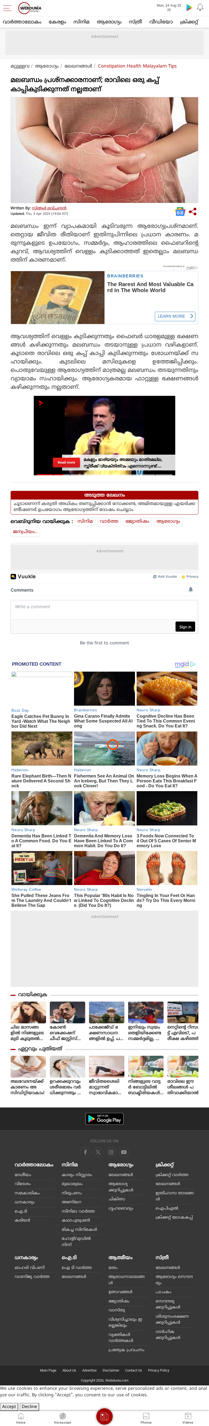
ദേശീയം (23, 1175)
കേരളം (57, 22)
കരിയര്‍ (22, 1220)
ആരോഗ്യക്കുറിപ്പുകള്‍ (121, 1187)
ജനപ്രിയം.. (25, 532)
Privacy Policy (158, 1370)
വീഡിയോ (161, 22)
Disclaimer (111, 1370)
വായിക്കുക (32, 995)
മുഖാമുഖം (72, 1184)
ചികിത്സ (117, 1199)
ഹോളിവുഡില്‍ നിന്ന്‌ (76, 1242)
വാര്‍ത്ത (109, 522)
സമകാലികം (27, 1193)
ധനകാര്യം (25, 1202)
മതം (113, 1268)
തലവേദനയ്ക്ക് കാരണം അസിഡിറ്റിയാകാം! (27, 1087)
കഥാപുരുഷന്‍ (76, 1220)
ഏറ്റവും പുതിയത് (40, 1049)
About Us (69, 1370)
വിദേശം (23, 1184)
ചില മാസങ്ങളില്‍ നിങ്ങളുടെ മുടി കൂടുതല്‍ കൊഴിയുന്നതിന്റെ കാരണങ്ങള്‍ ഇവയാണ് (28, 1033)
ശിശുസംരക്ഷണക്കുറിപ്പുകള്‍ (172, 1320)
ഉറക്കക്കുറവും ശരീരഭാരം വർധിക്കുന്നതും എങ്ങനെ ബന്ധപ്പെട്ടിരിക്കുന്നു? (66, 1087)
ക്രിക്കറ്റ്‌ (189, 22)
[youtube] (111, 1152)
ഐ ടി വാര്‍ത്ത (77, 1268)
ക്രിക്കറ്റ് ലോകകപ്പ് (174, 1217)
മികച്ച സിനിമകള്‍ (79, 1229)
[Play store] (189, 7)
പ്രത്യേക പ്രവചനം (127, 1350)
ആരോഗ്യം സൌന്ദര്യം (174, 1280)
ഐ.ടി (21, 1211)
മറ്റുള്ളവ (20, 66)
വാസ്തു (117, 1310)
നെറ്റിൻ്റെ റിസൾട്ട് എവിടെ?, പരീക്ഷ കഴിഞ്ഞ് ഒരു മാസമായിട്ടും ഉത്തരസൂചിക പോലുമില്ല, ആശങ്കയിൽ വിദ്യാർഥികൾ (184, 1033)
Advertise (89, 1370)
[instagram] (124, 1152)
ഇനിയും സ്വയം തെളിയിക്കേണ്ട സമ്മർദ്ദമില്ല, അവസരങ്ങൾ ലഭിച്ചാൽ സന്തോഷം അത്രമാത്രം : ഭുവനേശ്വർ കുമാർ (145, 1033)
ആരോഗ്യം (109, 22)
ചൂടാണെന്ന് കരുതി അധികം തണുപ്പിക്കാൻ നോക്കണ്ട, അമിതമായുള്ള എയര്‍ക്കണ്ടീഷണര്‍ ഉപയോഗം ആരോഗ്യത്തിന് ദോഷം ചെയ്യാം (104, 507)
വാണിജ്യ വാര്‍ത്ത (32, 1277)
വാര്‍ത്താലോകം (22, 22)
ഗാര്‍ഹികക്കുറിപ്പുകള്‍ (168, 1335)
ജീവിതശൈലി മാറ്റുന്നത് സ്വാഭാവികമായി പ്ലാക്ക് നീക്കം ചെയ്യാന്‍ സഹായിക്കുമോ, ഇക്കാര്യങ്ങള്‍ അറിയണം (106, 1087)
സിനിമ (81, 22)
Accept (9, 1407)
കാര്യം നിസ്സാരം (77, 1175)
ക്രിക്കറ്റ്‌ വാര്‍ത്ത (172, 1175)
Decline (29, 1407)
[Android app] (104, 1119)
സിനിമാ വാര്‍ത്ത (78, 1211)
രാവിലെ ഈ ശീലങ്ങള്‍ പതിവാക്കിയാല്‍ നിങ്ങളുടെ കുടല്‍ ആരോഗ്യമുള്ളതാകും (183, 1087)
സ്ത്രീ (135, 22)
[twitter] (98, 1152)
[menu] (8, 8)
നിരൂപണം (72, 1193)
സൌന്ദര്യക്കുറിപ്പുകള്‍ (168, 1304)
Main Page (48, 1370)
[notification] (200, 7)
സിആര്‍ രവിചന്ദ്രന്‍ (49, 208)
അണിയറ (71, 1202)
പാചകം (163, 1292)
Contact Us (133, 1370)
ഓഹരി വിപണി (30, 1268)
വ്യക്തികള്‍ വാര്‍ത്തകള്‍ (121, 1338)
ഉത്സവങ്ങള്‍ (121, 1292)
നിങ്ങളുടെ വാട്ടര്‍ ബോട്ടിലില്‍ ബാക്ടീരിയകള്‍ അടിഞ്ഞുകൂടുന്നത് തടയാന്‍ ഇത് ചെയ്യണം (145, 1087)
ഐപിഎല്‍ (167, 1208)
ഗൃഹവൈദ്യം (121, 1208)
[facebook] (85, 1152)
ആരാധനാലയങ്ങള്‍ (127, 1280)
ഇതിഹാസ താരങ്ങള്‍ (174, 1196)
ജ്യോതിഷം (137, 522)
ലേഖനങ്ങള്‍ (78, 66)
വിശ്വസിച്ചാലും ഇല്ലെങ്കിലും (125, 1323)
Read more (66, 462)
